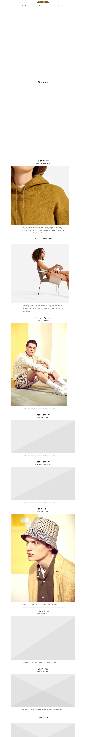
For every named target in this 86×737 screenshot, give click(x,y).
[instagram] (61, 6)
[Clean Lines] (43, 690)
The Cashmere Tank (43, 239)
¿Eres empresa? (46, 5)
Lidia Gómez (39, 464)
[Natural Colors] (43, 557)
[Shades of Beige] (39, 364)
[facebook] (58, 6)
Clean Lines (43, 669)
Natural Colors (43, 509)
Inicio (23, 5)
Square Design (43, 161)
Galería (40, 5)
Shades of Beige (43, 318)
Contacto (54, 5)
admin (38, 163)
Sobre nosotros (34, 5)
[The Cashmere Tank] (40, 273)
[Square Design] (40, 195)
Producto (27, 5)
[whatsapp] (63, 6)
